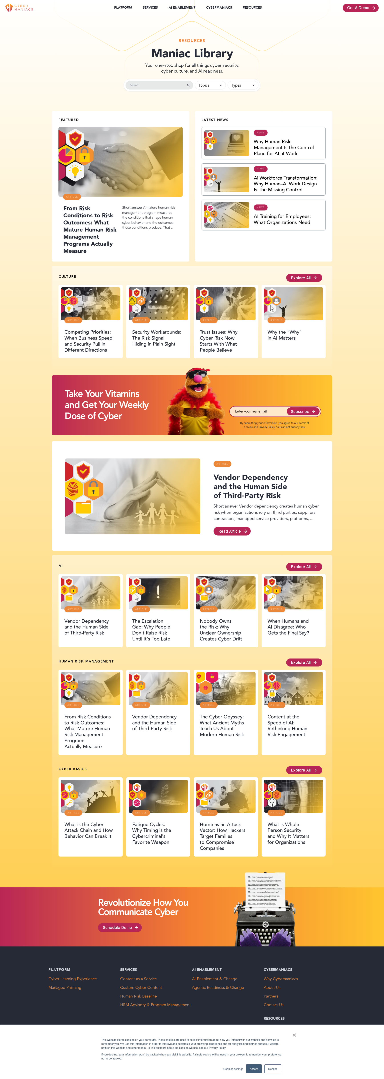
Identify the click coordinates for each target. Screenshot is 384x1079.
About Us (272, 988)
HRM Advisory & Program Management (155, 1005)
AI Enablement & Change (214, 979)
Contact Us (274, 1005)
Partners (271, 996)
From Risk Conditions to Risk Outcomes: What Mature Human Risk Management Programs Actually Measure (89, 230)
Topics (204, 85)
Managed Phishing (64, 988)
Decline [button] (273, 1069)
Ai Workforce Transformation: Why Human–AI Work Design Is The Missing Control (286, 184)
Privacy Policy (267, 427)
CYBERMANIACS (219, 7)
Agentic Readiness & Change (218, 988)
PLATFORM (123, 7)
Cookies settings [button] (233, 1069)
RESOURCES (252, 7)
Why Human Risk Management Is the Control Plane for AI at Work (284, 147)
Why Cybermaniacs (281, 979)
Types (236, 85)
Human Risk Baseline (138, 996)
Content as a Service (138, 979)
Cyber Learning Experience (72, 979)
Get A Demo (358, 7)
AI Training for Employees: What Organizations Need (282, 219)
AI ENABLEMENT (182, 7)
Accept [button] (254, 1069)
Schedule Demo (117, 927)
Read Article (229, 531)
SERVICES (150, 7)
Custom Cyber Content (141, 988)
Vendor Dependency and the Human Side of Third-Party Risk (251, 487)
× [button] (294, 1033)
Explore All (301, 278)
